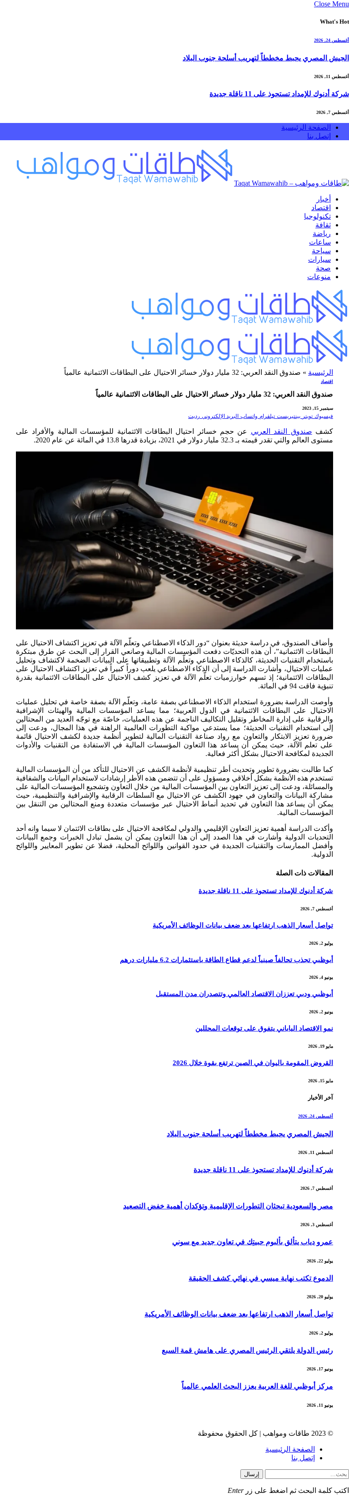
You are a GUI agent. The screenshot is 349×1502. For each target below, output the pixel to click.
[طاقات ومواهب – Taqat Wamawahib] (182, 183)
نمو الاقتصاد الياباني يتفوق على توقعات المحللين (264, 1028)
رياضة (322, 233)
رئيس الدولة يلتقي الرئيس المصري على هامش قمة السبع (247, 1350)
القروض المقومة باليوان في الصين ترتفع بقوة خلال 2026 (253, 1062)
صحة (323, 268)
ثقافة (323, 225)
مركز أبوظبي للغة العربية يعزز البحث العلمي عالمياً (257, 1386)
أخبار (323, 199)
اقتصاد (321, 207)
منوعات (319, 276)
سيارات (319, 259)
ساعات (320, 242)
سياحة (321, 251)
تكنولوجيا (317, 216)
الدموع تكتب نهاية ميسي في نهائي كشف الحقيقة (261, 1278)
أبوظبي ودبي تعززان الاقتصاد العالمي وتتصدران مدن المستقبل (244, 993)
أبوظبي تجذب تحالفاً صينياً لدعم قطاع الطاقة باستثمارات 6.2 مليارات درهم (226, 959)
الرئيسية (320, 372)
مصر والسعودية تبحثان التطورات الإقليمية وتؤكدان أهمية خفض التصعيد (228, 1206)
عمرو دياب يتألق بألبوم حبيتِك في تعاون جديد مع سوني (252, 1242)
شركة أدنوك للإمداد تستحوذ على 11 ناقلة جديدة (279, 94)
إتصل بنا (319, 136)
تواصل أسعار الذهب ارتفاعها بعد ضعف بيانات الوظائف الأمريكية (243, 925)
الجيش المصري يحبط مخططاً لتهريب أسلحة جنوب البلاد (266, 58)
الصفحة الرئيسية (306, 127)
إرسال (251, 1474)
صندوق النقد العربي (281, 431)
